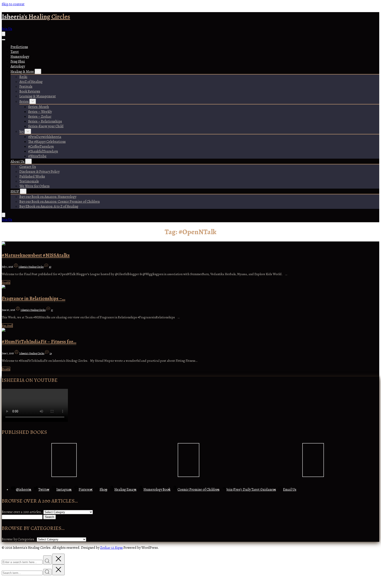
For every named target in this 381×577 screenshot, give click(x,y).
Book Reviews (29, 91)
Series (24, 101)
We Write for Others (34, 186)
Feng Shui (18, 61)
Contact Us (27, 166)
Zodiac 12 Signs (111, 547)
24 (51, 353)
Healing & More (23, 71)
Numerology (20, 56)
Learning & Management (37, 96)
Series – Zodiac (39, 116)
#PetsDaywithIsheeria (44, 136)
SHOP (15, 191)
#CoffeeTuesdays (41, 146)
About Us (18, 161)
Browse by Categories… (19, 539)
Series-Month (38, 106)
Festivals (25, 86)
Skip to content (13, 4)
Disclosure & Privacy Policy (39, 171)
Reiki (23, 76)
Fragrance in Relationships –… (33, 298)
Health (6, 282)
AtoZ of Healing (31, 81)
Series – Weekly (40, 111)
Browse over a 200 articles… (22, 512)
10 (50, 267)
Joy (21, 131)
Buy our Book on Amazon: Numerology (47, 196)
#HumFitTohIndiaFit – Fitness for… (39, 341)
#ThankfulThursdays (43, 151)
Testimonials (29, 181)
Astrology (18, 66)
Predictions (19, 47)
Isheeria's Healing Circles (36, 16)
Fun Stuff (7, 325)
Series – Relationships (45, 121)
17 (52, 310)
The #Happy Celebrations (47, 141)
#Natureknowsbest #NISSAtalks (36, 255)
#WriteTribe (37, 156)
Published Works (32, 176)
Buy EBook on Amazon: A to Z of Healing (48, 206)
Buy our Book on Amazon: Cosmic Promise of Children (59, 201)
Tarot (15, 51)
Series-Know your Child (46, 126)
